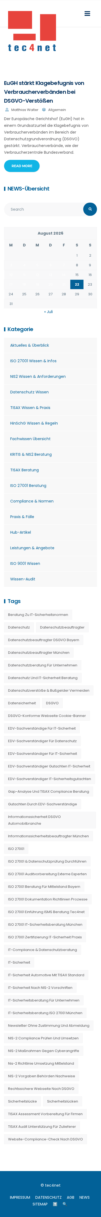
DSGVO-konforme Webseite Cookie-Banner (47, 715)
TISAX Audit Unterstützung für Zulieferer (42, 1126)
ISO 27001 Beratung (28, 485)
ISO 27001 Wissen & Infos (33, 361)
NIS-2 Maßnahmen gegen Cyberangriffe (43, 1050)
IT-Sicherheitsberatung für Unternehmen (43, 1000)
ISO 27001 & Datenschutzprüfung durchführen (47, 861)
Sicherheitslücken (62, 1101)
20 (50, 284)
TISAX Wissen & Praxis (30, 407)
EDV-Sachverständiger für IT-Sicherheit (42, 753)
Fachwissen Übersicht (30, 438)
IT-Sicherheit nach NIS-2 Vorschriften (40, 987)
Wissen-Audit (22, 579)
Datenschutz (19, 627)
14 (63, 274)
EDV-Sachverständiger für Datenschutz (42, 741)
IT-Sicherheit (19, 962)
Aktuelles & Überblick (29, 345)
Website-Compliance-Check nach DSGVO (45, 1139)
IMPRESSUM (20, 1197)
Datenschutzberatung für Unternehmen (42, 665)
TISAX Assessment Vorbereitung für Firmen (45, 1114)
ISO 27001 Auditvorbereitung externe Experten (47, 874)
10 (11, 274)
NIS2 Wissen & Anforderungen (38, 376)
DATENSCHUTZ (48, 1197)
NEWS (84, 1197)
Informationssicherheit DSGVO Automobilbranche (34, 820)
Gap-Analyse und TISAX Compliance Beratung (48, 791)
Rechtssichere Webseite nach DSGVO (41, 1088)
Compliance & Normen (32, 501)
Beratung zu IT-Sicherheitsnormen (38, 614)
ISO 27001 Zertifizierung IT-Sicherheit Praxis (45, 937)
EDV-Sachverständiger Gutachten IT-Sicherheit (49, 766)
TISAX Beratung (24, 470)
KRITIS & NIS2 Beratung (31, 454)
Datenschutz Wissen (29, 392)
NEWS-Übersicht (28, 188)
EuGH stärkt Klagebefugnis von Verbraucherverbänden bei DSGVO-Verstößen (44, 92)
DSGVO (52, 703)
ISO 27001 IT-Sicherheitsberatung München (45, 924)
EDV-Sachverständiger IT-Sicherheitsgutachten (49, 778)
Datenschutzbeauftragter (62, 627)
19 (37, 284)
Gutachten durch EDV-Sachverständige (42, 804)
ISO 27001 (16, 848)
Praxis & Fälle (22, 516)
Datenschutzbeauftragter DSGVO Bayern (43, 639)
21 (63, 284)
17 (10, 284)
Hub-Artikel (20, 532)
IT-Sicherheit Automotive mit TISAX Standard (46, 975)
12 (37, 274)
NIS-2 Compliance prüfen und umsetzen (43, 1038)
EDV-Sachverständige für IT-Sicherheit (42, 728)
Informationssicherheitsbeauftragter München (48, 836)
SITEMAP (40, 1204)
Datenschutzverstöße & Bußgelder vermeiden (48, 690)
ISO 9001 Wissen (25, 563)
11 (24, 274)
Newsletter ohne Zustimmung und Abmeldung (48, 1025)
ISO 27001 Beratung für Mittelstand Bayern (44, 886)
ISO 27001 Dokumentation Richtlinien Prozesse (48, 899)
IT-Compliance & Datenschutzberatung (42, 949)
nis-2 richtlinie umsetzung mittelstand (41, 1063)
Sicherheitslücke (22, 1101)
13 (50, 274)
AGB (70, 1197)
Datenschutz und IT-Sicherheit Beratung (43, 677)
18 (24, 284)
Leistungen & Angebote (32, 548)
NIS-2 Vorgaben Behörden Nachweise (41, 1076)
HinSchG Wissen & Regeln (34, 423)
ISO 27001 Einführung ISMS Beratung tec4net (46, 911)
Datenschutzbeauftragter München (38, 652)
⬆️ (55, 1204)
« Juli (48, 311)
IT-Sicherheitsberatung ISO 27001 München (45, 1012)
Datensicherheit (22, 703)
